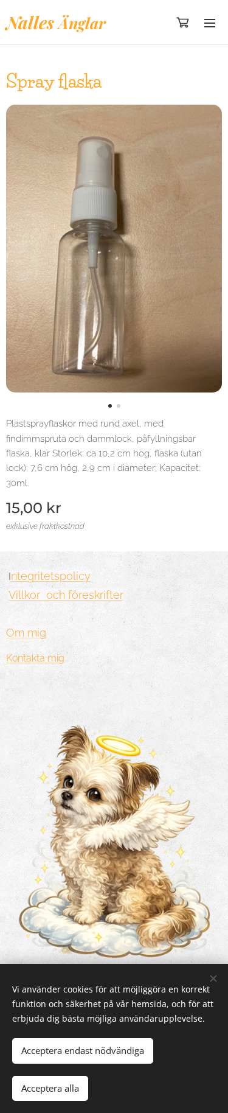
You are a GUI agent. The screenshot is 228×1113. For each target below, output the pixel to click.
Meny (210, 22)
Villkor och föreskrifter (66, 594)
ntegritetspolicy (51, 576)
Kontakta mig (35, 658)
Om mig (26, 632)
